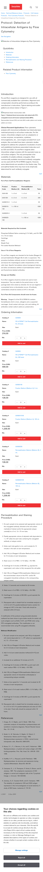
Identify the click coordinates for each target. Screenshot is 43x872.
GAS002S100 (19, 480)
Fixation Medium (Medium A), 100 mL (27, 419)
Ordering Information (12, 57)
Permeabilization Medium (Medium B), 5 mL (28, 451)
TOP (40, 174)
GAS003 (18, 318)
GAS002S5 (18, 446)
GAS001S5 (18, 384)
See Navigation (6, 36)
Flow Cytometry (11, 73)
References (9, 62)
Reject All (21, 858)
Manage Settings (21, 850)
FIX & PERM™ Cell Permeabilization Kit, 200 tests (26, 356)
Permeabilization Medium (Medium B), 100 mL (27, 485)
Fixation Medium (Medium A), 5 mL (26, 388)
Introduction (9, 52)
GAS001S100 (19, 415)
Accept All (21, 865)
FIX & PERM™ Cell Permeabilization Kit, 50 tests (26, 322)
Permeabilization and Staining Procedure (19, 59)
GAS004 (18, 351)
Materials (9, 55)
